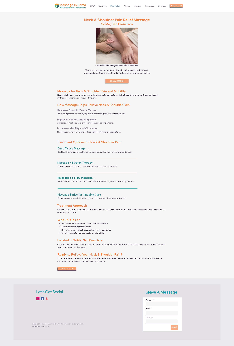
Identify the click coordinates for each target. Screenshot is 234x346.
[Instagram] (37, 298)
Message (149, 317)
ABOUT (46, 324)
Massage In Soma (72, 5)
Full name (150, 300)
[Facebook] (42, 298)
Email (148, 309)
